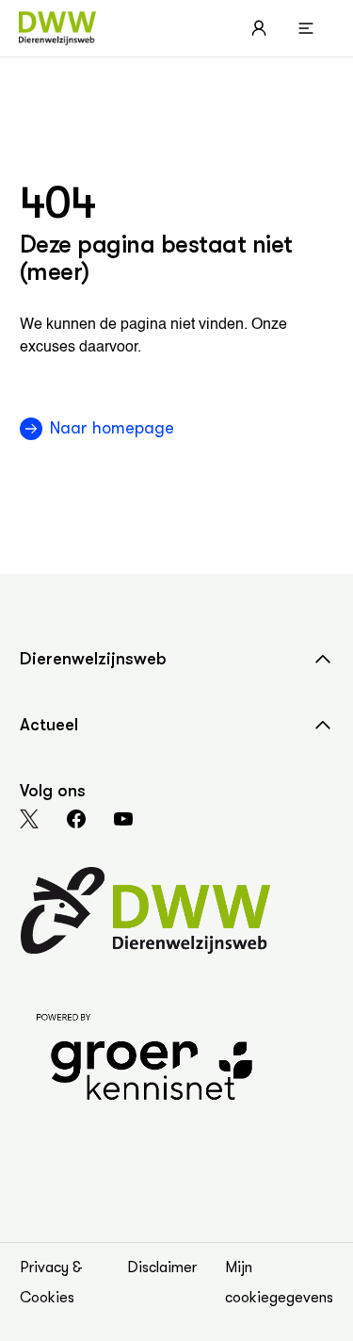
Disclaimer (162, 1267)
